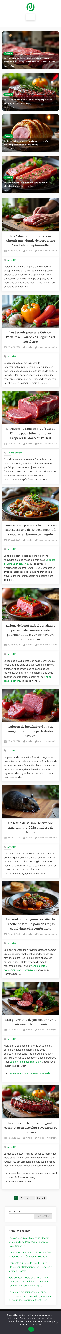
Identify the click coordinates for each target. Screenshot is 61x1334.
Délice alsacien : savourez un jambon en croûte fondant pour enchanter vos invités (26, 143)
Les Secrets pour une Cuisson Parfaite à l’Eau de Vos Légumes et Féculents (30, 337)
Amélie (29, 250)
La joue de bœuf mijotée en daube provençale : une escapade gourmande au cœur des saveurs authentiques (30, 1296)
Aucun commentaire (47, 251)
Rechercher (15, 1211)
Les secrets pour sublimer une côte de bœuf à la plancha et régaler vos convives (27, 184)
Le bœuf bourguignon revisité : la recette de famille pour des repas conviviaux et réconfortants (30, 924)
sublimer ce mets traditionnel (26, 1061)
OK (31, 1329)
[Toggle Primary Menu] (30, 17)
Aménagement (14, 452)
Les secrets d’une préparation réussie (29, 1073)
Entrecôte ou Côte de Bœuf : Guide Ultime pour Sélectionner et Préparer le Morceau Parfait (30, 433)
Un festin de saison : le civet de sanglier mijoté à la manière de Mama (30, 827)
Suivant (41, 1198)
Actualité (8, 53)
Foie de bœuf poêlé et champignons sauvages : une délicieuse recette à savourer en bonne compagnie (30, 530)
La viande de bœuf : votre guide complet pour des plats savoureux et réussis (28, 101)
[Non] (57, 1322)
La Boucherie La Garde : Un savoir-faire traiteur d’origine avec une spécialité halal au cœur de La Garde (30, 60)
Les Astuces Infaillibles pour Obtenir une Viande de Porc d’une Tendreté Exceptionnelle (30, 240)
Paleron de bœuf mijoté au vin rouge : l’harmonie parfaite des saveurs (30, 731)
